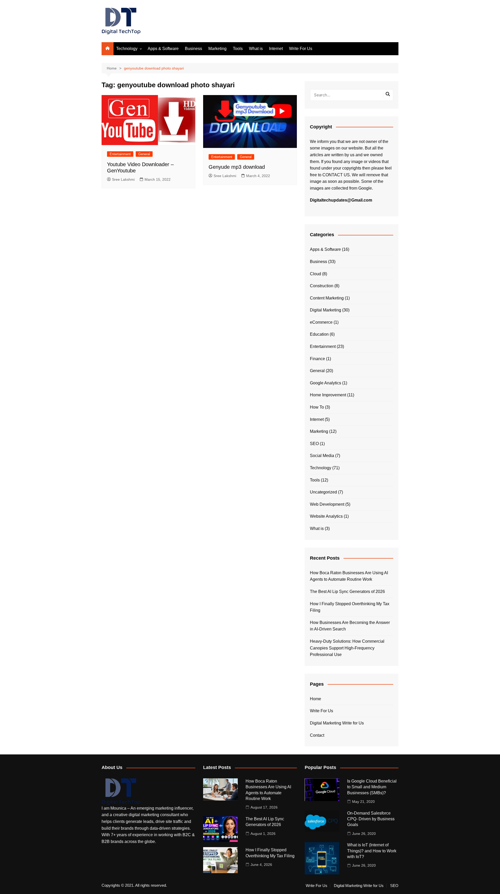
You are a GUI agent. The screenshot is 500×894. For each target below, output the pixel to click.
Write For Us (300, 48)
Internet (276, 48)
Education (319, 334)
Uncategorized (323, 492)
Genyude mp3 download (237, 167)
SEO (314, 443)
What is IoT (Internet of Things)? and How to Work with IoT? (371, 851)
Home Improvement (328, 395)
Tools (238, 48)
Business (193, 48)
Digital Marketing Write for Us (337, 723)
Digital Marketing (325, 310)
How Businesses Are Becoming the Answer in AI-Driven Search (350, 626)
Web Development (327, 504)
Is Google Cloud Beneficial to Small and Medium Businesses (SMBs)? (372, 787)
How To (317, 407)
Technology (127, 48)
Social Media (322, 455)
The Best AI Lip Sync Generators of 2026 (347, 591)
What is (256, 48)
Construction (321, 286)
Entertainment (120, 154)
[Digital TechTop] (121, 791)
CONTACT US (336, 175)
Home (315, 699)
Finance (317, 359)
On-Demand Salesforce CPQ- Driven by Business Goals (371, 819)
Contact (317, 735)
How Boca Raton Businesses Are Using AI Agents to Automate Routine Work (349, 576)
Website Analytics (326, 516)
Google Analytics (325, 383)
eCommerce (321, 322)
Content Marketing (327, 298)
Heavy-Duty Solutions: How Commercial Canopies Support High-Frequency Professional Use (347, 648)
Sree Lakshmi (123, 179)
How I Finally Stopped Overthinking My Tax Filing (349, 607)
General (144, 154)
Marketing (217, 48)
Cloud (315, 274)
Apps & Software (163, 48)
